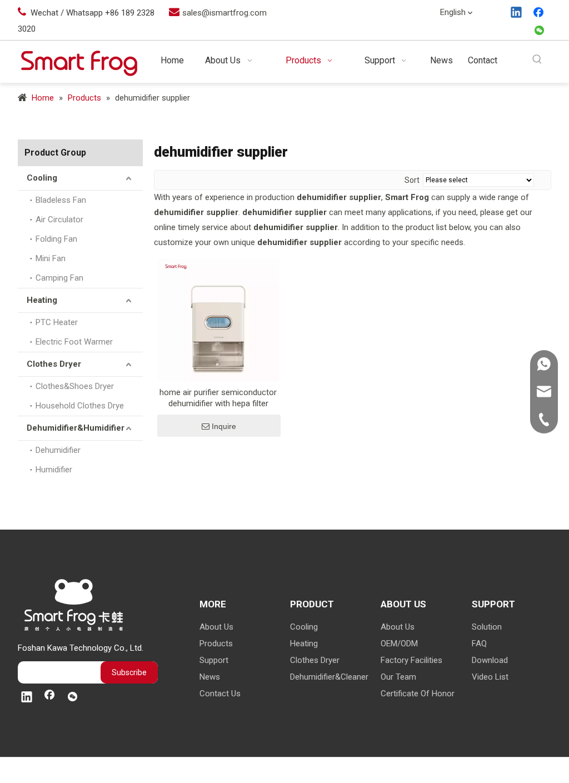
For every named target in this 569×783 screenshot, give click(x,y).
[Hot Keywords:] (537, 59)
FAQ (479, 644)
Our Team (398, 677)
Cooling (42, 178)
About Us (216, 627)
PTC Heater (57, 322)
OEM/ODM (399, 644)
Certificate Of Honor (418, 694)
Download (490, 660)
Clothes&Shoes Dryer (75, 386)
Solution (487, 627)
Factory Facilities (411, 660)
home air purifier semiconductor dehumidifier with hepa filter (218, 397)
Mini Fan (51, 258)
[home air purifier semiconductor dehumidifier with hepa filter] (218, 320)
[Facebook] (539, 13)
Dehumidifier (58, 450)
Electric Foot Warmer (74, 342)
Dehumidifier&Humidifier (75, 428)
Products (216, 644)
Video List (490, 677)
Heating (42, 300)
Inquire (224, 426)
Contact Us (220, 694)
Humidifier (54, 470)
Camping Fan (59, 278)
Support (213, 660)
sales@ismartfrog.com (224, 13)
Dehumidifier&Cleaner (329, 677)
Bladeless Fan (61, 200)
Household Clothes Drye (80, 406)
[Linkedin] (517, 13)
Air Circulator (59, 220)
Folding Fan (56, 239)
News (209, 677)
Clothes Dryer (54, 364)
